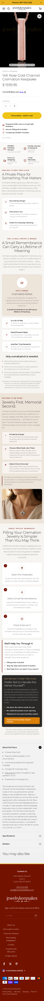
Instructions (10, 773)
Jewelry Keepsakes (9, 71)
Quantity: (6, 101)
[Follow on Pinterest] (16, 964)
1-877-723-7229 (22, 887)
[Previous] (2, 2)
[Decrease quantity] (6, 106)
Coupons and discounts (11, 950)
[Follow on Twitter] (10, 964)
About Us (11, 925)
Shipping (26, 992)
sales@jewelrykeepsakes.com (22, 890)
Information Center (11, 929)
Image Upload (11, 956)
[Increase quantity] (15, 106)
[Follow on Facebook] (4, 964)
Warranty (17, 992)
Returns (34, 992)
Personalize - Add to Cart (22, 116)
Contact (11, 945)
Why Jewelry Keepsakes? (11, 939)
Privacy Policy (7, 992)
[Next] (41, 2)
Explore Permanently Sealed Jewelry (22, 721)
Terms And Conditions (9, 994)
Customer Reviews (11, 933)
